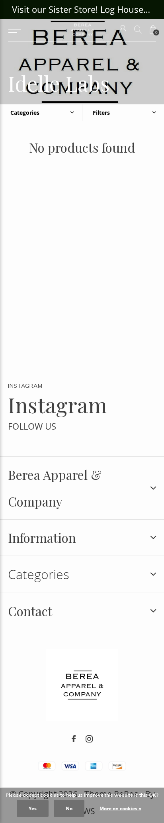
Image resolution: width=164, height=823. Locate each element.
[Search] (138, 29)
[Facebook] (74, 739)
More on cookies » (120, 808)
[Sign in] (122, 29)
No (69, 808)
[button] (14, 29)
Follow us (32, 426)
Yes (33, 808)
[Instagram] (89, 739)
